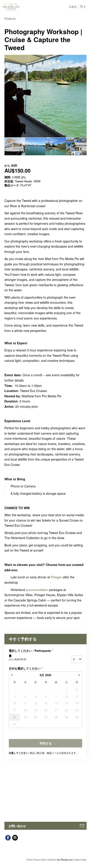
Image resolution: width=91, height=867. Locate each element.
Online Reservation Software (41, 859)
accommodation (37, 589)
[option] (14, 146)
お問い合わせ (17, 826)
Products (10, 18)
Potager (56, 577)
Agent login (81, 859)
